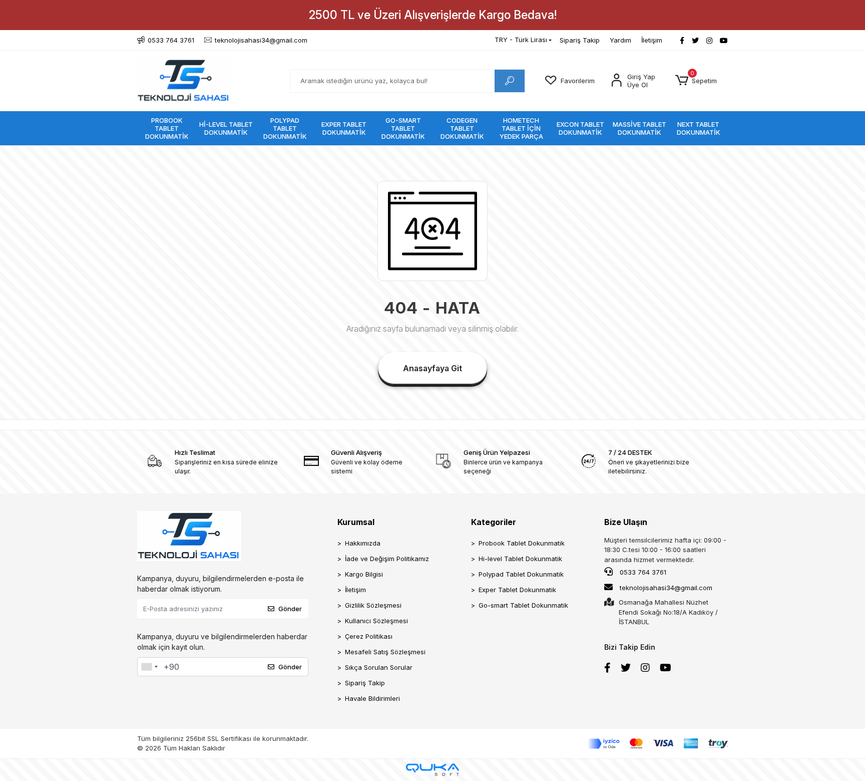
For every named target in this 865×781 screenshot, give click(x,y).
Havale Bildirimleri (372, 698)
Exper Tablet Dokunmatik (517, 590)
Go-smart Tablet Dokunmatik (523, 605)
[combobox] (149, 667)
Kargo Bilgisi (364, 574)
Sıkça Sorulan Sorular (378, 667)
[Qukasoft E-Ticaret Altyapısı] (432, 769)
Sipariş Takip (580, 40)
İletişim (651, 40)
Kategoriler (493, 522)
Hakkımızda (362, 543)
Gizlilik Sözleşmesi (373, 605)
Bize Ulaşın (625, 522)
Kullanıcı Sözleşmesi (376, 621)
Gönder (290, 609)
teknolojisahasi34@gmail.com (666, 588)
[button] (696, 81)
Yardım (620, 40)
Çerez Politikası (368, 636)
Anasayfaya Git (432, 368)
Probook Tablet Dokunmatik (522, 543)
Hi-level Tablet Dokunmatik (520, 559)
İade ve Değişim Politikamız (387, 559)
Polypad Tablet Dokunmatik (521, 574)
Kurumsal (355, 522)
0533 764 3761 (642, 572)
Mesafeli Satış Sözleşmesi (385, 652)
